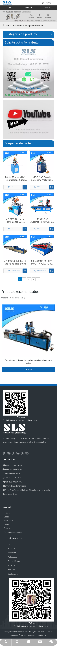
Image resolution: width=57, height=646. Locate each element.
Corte (6, 517)
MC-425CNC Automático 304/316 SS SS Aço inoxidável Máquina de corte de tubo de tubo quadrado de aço (41, 220)
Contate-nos (13, 574)
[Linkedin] (4, 453)
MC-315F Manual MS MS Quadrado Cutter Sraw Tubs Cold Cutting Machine (15, 178)
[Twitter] (26, 453)
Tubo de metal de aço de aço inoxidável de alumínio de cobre (28, 361)
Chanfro (7, 524)
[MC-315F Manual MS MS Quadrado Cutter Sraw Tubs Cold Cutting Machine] (15, 163)
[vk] (17, 453)
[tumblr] (13, 453)
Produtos (12, 549)
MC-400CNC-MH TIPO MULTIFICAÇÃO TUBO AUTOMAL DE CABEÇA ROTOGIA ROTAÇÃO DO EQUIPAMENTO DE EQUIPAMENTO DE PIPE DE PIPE (41, 262)
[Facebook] (8, 453)
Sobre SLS (28, 8)
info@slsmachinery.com (15, 486)
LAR (9, 8)
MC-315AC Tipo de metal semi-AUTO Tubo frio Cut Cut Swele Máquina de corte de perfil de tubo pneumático (42, 178)
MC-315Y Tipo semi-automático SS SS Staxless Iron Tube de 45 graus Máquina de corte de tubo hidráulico (15, 220)
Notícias (11, 570)
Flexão (7, 513)
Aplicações (12, 557)
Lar (9, 544)
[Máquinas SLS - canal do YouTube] (28, 119)
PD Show (11, 566)
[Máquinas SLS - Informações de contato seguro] (28, 72)
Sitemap (23, 635)
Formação (8, 521)
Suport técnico (14, 561)
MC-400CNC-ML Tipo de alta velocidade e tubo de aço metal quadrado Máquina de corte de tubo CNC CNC (15, 262)
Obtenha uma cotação (12, 298)
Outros (7, 528)
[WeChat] (22, 453)
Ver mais (28, 369)
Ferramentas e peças (13, 532)
